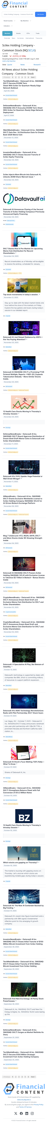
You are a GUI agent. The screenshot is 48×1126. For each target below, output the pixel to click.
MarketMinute (9, 736)
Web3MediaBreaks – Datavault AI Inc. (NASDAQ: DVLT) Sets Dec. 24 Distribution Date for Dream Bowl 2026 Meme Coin (24, 132)
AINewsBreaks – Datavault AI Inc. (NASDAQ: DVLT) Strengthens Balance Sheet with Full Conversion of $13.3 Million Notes (22, 790)
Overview (7, 38)
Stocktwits (8, 184)
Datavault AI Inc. (11, 220)
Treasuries (39, 38)
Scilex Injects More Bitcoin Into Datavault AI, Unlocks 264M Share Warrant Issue (22, 175)
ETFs (28, 33)
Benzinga (8, 427)
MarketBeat (8, 347)
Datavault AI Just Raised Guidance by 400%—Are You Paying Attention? (23, 338)
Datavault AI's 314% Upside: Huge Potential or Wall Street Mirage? (22, 477)
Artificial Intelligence (13, 99)
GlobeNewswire (9, 224)
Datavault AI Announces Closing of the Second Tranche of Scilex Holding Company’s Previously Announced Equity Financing (23, 211)
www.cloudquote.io (24, 1100)
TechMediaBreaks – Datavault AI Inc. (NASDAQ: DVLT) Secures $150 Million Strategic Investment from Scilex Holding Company (23, 1054)
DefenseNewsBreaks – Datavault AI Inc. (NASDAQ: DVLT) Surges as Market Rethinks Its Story (23, 1032)
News (13, 38)
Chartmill (8, 316)
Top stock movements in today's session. (21, 294)
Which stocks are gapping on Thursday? (21, 862)
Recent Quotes (8, 21)
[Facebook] (21, 1113)
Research (37, 64)
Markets (7, 33)
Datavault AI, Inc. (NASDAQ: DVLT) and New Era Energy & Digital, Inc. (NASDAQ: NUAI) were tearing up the (25, 1011)
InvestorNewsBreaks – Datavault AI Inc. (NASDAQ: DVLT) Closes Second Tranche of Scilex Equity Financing (21, 154)
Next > (33, 77)
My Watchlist (25, 21)
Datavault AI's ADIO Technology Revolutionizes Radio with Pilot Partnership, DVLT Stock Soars (23, 711)
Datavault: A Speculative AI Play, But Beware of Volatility (23, 665)
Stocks (18, 33)
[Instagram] (32, 1113)
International (30, 38)
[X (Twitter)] (15, 1113)
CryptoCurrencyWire (11, 612)
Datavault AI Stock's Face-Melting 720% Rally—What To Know (23, 763)
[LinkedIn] (26, 1113)
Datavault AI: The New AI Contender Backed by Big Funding (23, 906)
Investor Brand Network (11, 95)
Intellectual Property (23, 390)
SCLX (31, 50)
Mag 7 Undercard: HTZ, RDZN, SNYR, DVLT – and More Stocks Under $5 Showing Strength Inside (22, 538)
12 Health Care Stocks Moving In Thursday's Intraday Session (22, 412)
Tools (37, 33)
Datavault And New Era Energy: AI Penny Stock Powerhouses (23, 1000)
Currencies (20, 38)
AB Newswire (9, 386)
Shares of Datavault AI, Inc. (15, 772)
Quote (9, 64)
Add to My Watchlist (8, 61)
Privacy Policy (38, 1104)
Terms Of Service (25, 1107)
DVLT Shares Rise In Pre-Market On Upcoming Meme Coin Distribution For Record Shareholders (23, 250)
